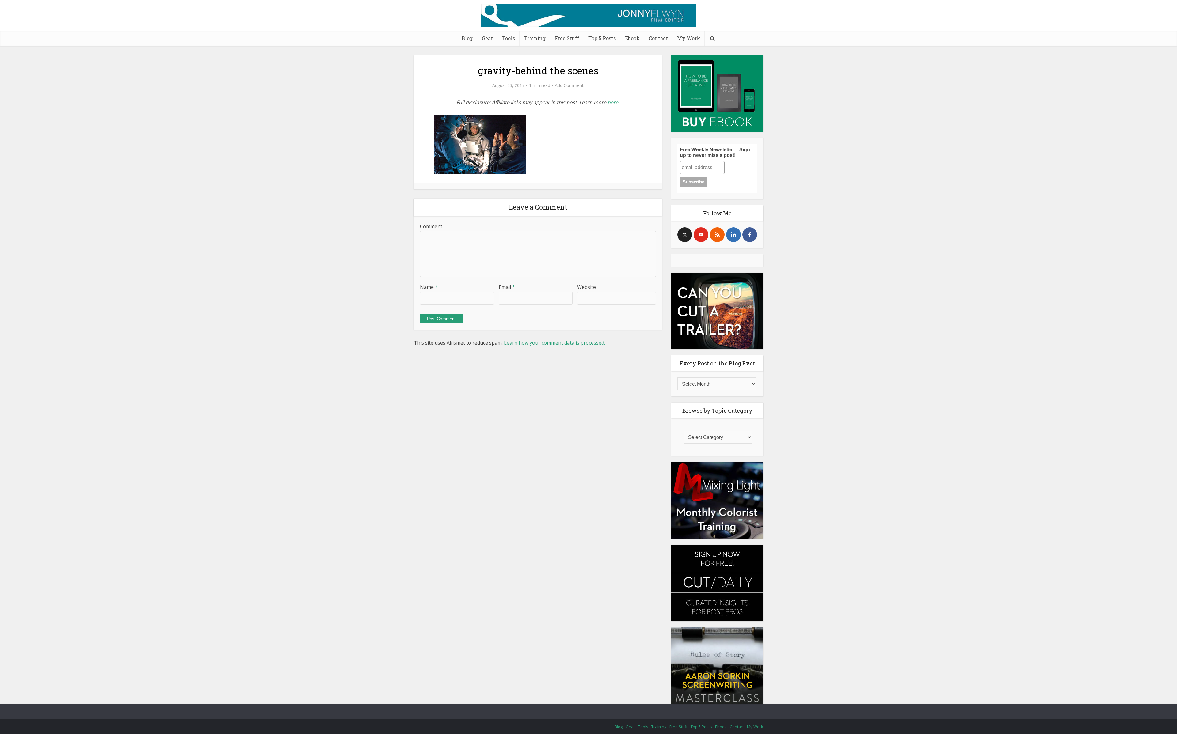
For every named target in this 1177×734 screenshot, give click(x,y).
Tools (508, 38)
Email (507, 287)
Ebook (632, 38)
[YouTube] (701, 234)
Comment (431, 226)
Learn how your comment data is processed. (554, 342)
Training (535, 38)
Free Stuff (567, 38)
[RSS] (717, 234)
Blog (467, 38)
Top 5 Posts (602, 38)
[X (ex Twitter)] (684, 234)
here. (613, 102)
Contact (658, 38)
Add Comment (569, 85)
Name (429, 287)
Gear (487, 38)
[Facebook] (749, 234)
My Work (688, 38)
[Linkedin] (733, 234)
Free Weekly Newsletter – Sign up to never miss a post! (715, 152)
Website (586, 287)
